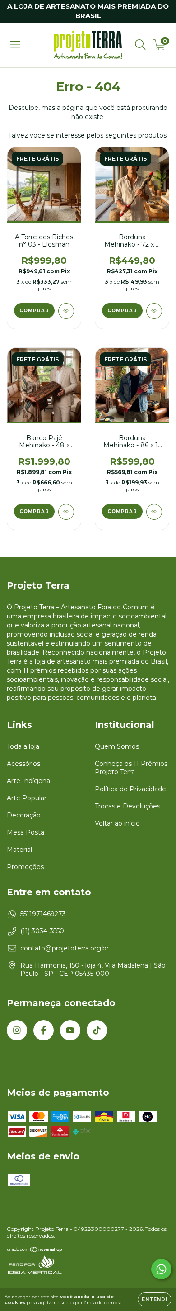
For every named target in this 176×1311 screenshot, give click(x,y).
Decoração (24, 815)
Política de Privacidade (130, 789)
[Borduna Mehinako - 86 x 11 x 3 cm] (154, 512)
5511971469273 (43, 914)
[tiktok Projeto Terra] (97, 1030)
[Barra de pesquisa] (140, 45)
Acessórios (23, 764)
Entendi (154, 1299)
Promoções (25, 867)
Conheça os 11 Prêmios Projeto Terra (131, 768)
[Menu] (15, 45)
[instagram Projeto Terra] (17, 1030)
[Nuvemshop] (35, 1250)
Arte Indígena (28, 781)
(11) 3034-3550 (42, 931)
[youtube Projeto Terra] (70, 1030)
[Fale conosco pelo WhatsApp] (161, 1269)
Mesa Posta (25, 832)
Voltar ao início (117, 823)
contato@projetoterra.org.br (64, 948)
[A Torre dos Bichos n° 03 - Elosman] (66, 311)
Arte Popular (26, 798)
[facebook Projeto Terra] (43, 1030)
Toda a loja (23, 746)
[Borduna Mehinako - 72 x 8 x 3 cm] (154, 311)
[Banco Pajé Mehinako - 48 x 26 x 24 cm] (66, 512)
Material (19, 850)
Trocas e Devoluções (127, 806)
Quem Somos (117, 746)
